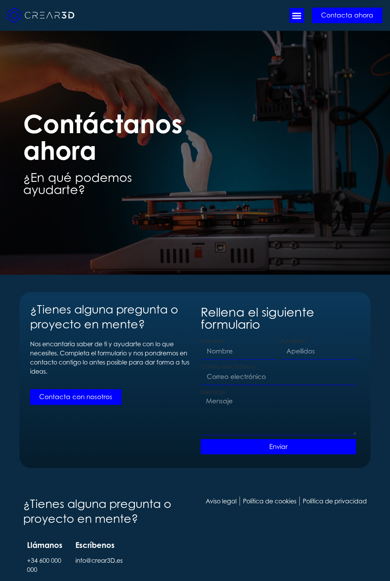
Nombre (213, 341)
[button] (296, 15)
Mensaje (213, 392)
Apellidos (293, 341)
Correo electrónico (228, 366)
